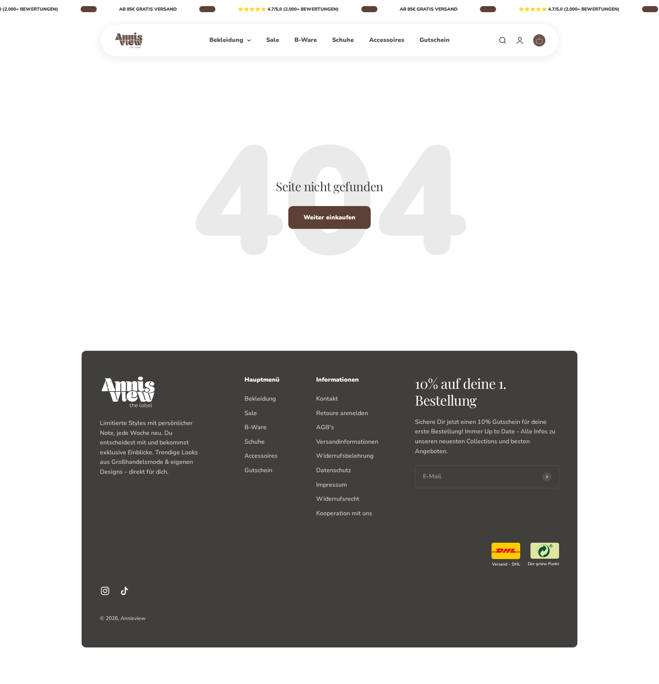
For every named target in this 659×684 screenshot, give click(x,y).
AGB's (325, 427)
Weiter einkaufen (329, 217)
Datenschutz (333, 470)
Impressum (331, 485)
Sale (272, 40)
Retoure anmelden (342, 413)
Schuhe (343, 40)
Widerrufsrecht (337, 499)
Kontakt (327, 399)
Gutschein (435, 40)
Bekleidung (226, 40)
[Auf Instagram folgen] (105, 591)
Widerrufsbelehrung (345, 456)
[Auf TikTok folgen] (124, 591)
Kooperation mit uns (344, 513)
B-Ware (305, 40)
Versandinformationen (347, 442)
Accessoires (386, 40)
